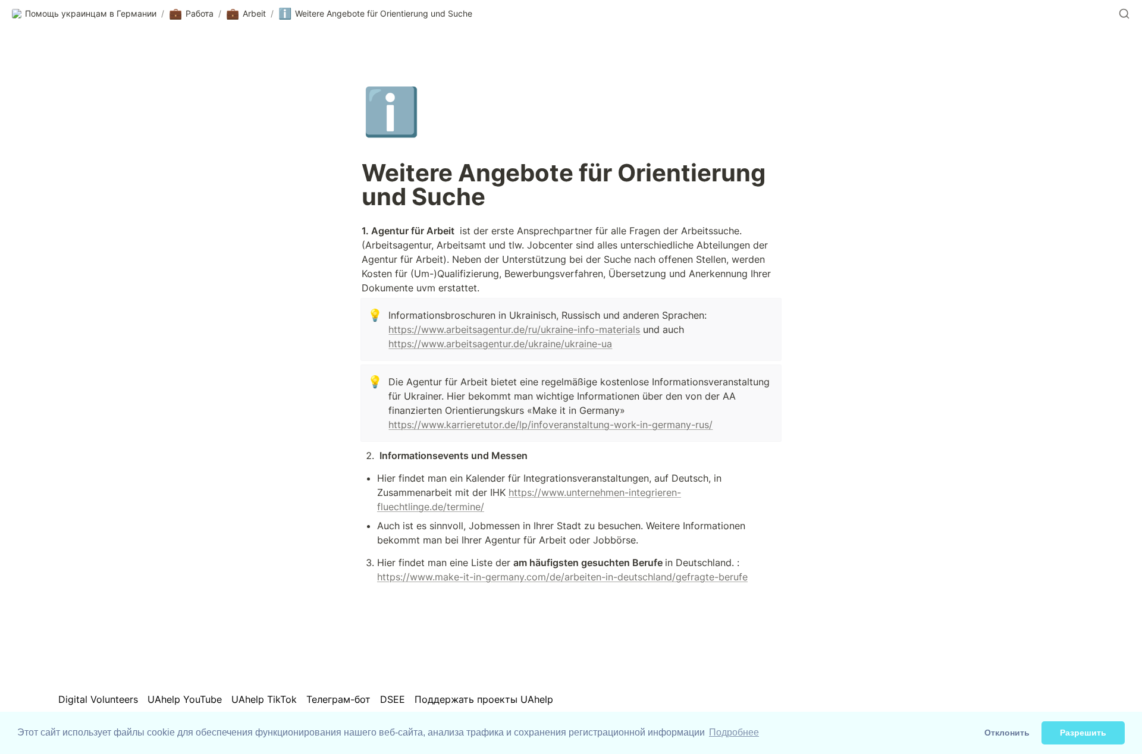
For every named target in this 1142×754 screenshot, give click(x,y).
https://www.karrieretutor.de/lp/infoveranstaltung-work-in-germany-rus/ (550, 425)
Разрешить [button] (1083, 732)
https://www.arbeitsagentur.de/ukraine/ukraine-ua (500, 344)
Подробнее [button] (734, 732)
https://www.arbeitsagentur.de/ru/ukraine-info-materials (514, 329)
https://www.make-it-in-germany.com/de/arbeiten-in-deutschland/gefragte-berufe (562, 577)
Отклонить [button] (1007, 732)
